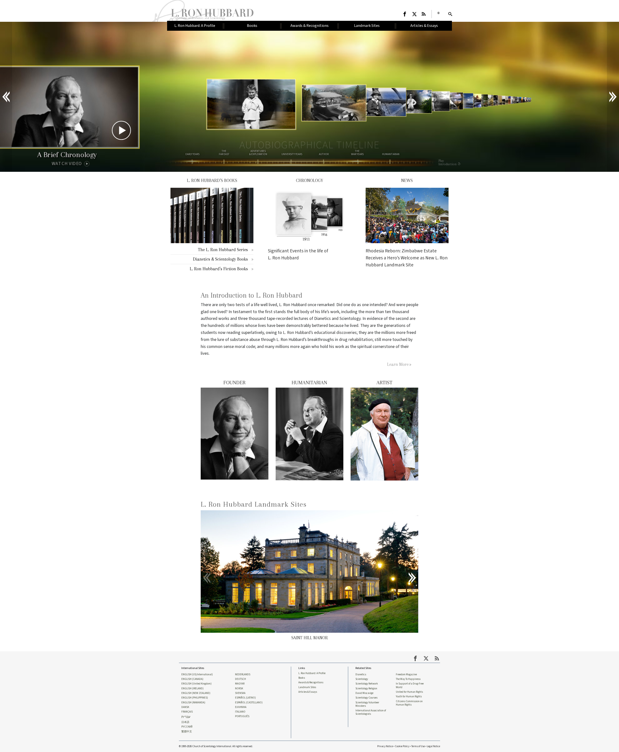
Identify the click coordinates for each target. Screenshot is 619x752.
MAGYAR (239, 683)
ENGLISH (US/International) (197, 674)
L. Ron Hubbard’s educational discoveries (320, 333)
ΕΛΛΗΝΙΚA (240, 707)
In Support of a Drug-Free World (410, 685)
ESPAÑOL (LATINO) (245, 697)
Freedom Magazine (406, 674)
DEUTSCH (240, 679)
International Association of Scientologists (370, 712)
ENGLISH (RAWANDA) (193, 702)
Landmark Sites (307, 687)
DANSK (185, 707)
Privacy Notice (385, 746)
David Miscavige (364, 693)
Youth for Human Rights (409, 696)
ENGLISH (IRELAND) (192, 688)
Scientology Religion (366, 688)
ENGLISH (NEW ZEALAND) (195, 693)
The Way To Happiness (408, 679)
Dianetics (360, 674)
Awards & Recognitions (310, 682)
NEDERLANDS (242, 674)
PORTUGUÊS (242, 716)
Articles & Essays (307, 692)
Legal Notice (433, 746)
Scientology (361, 679)
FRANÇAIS (187, 712)
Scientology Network (366, 683)
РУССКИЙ (186, 727)
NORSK (239, 688)
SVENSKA (240, 693)
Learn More (398, 364)
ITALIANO (240, 712)
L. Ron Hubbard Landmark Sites (254, 504)
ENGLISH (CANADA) (192, 679)
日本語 (185, 722)
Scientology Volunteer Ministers (367, 704)
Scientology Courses (366, 697)
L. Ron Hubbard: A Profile (311, 673)
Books (301, 678)
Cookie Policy (402, 746)
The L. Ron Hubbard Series (223, 249)
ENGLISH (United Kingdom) (196, 683)
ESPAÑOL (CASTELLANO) (249, 702)
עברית (185, 717)
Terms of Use (418, 746)
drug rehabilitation (356, 340)
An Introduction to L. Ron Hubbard (251, 295)
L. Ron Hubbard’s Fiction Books (219, 268)
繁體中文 (186, 731)
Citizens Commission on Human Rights (409, 703)
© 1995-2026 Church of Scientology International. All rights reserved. (216, 746)
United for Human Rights (409, 692)
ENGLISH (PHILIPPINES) (194, 697)
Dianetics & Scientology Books (220, 259)
